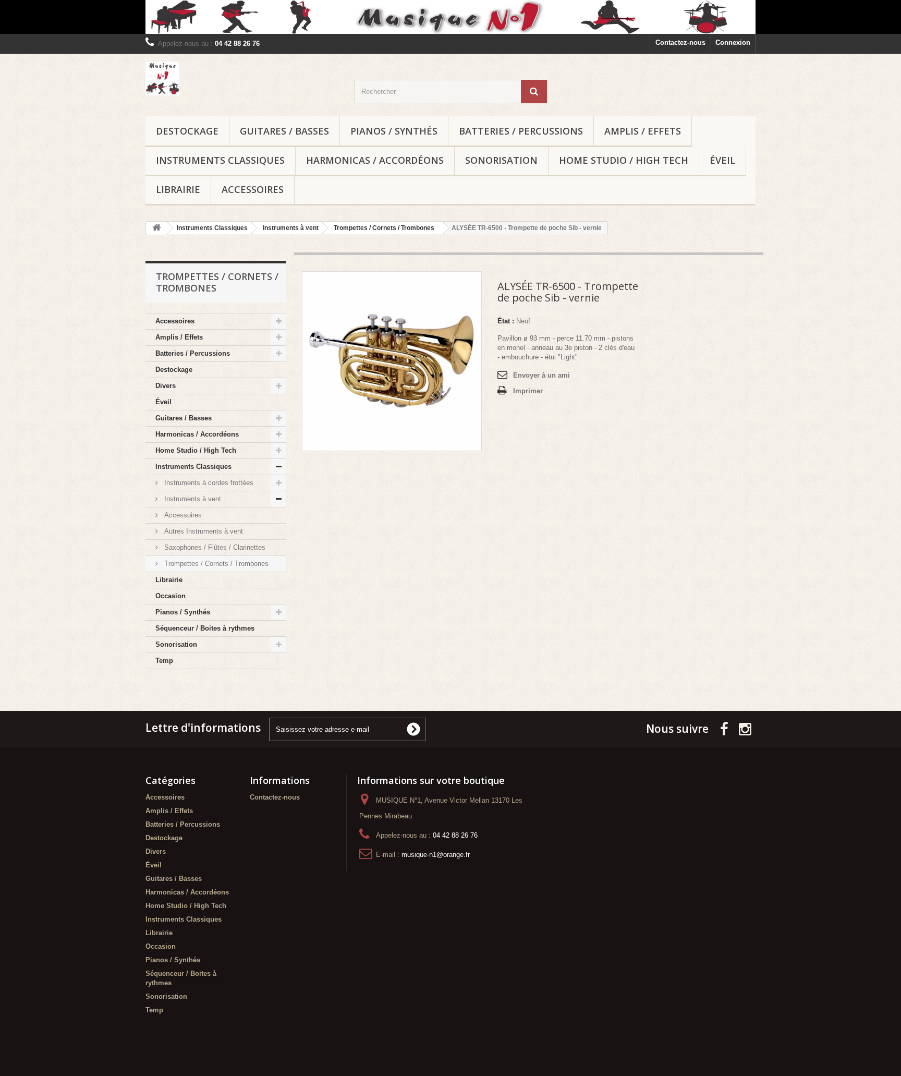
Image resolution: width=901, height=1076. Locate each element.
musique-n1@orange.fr (435, 855)
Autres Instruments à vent (202, 531)
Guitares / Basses (284, 131)
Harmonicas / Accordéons (375, 160)
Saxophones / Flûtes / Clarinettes (213, 547)
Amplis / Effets (642, 131)
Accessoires (253, 189)
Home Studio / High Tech (623, 160)
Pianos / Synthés (393, 131)
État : (505, 321)
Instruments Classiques (220, 160)
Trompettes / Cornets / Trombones (215, 563)
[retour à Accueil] (156, 228)
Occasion (170, 596)
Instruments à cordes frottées (207, 483)
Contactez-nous (680, 42)
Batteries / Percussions (521, 131)
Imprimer (528, 391)
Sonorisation (501, 160)
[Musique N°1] (450, 17)
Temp (164, 660)
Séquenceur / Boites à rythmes (204, 628)
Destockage (187, 131)
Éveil (722, 160)
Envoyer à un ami (541, 375)
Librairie (178, 189)
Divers (165, 386)
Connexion (732, 42)
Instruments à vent (191, 499)
